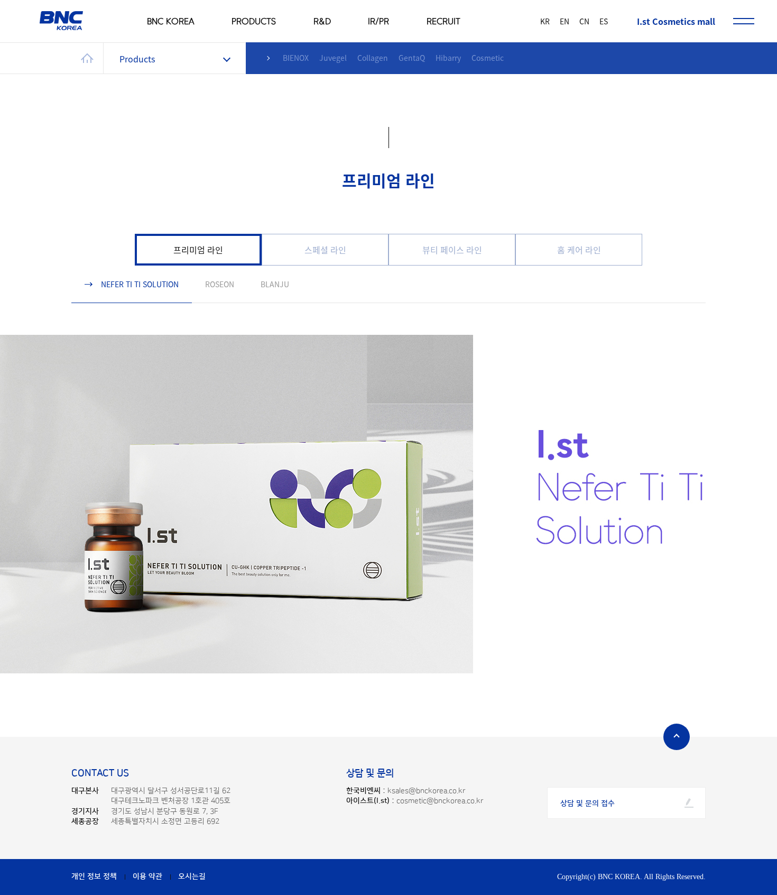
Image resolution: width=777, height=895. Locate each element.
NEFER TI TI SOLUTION (140, 284)
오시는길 (192, 876)
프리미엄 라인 (198, 249)
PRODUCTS (254, 21)
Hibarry (448, 57)
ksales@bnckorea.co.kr (426, 791)
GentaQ (412, 57)
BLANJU (275, 284)
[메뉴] (743, 21)
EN (564, 21)
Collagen (372, 57)
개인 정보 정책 (94, 876)
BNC (61, 21)
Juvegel (333, 57)
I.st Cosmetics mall (676, 21)
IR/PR (378, 21)
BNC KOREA (171, 21)
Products (137, 58)
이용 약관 (147, 876)
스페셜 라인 (325, 249)
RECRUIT (443, 21)
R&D (322, 21)
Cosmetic (487, 57)
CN (584, 21)
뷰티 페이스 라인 (452, 249)
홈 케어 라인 (579, 249)
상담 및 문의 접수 (587, 803)
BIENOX (296, 57)
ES (603, 21)
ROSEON (219, 284)
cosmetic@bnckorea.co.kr (439, 801)
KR (545, 21)
